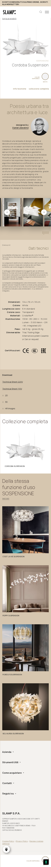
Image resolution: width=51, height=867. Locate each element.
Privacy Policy (22, 841)
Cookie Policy (8, 841)
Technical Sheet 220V (12, 382)
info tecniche (19, 89)
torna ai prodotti (9, 18)
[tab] (42, 232)
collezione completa (39, 89)
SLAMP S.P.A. (11, 813)
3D (6, 402)
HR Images (10, 408)
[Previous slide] (7, 212)
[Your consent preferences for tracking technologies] (46, 862)
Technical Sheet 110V (12, 389)
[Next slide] (44, 212)
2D (6, 395)
